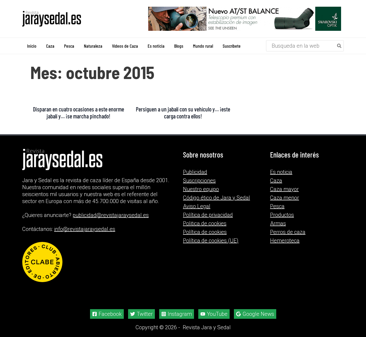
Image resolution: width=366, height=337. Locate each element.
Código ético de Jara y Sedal (216, 197)
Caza (276, 180)
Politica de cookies (204, 223)
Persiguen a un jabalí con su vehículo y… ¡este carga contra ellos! (183, 112)
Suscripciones (199, 180)
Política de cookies (205, 232)
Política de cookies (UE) (210, 240)
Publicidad (195, 172)
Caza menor (284, 197)
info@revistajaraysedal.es (84, 229)
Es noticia (281, 172)
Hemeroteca (285, 240)
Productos (282, 215)
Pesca (277, 206)
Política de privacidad (208, 215)
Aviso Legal (196, 206)
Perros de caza (287, 232)
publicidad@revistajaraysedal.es (111, 215)
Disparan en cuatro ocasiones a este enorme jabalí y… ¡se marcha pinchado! (78, 112)
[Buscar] (339, 45)
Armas (278, 223)
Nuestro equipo (201, 189)
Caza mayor (284, 189)
